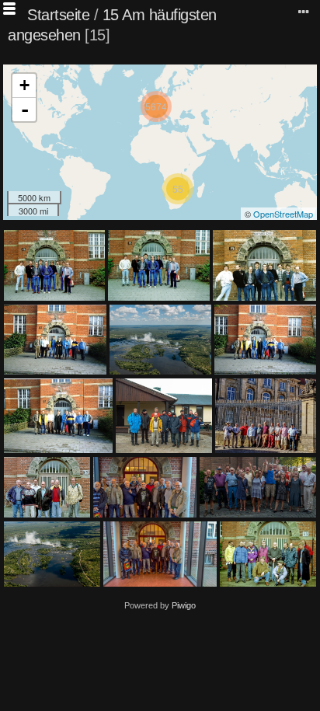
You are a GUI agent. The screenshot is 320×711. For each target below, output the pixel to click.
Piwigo (184, 605)
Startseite (58, 14)
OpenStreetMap (283, 213)
